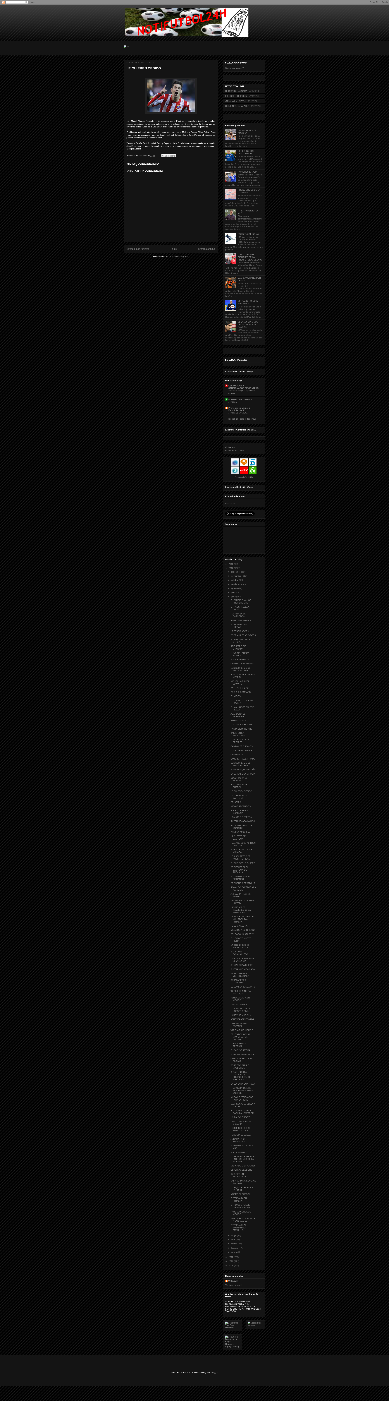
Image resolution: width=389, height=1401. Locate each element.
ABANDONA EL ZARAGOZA (238, 715)
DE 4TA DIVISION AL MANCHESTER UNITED (240, 1037)
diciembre (236, 572)
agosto (234, 588)
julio (233, 592)
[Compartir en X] (168, 155)
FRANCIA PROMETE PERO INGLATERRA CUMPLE (242, 1090)
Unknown (233, 1281)
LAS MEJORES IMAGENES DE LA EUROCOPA (240, 910)
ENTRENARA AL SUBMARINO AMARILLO (238, 1227)
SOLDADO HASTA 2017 (242, 934)
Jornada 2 (232, 402)
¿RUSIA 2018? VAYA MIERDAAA (248, 302)
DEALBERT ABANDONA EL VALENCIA (242, 959)
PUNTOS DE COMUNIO (240, 399)
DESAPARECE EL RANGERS (239, 981)
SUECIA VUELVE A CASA (243, 969)
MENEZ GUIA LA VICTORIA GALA (240, 974)
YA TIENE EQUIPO (240, 688)
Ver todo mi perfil (233, 1285)
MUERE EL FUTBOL (240, 1194)
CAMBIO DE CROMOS (242, 746)
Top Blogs (251, 1325)
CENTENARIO (237, 754)
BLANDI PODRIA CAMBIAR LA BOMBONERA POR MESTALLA (241, 1076)
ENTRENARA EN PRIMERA (239, 1199)
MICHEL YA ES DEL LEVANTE (240, 682)
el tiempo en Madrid (234, 450)
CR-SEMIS (236, 802)
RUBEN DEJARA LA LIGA (243, 821)
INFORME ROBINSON (236, 96)
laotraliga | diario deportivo (242, 419)
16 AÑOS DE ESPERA (241, 817)
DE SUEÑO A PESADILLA (243, 883)
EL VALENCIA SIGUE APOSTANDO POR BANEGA (248, 324)
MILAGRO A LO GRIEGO (243, 930)
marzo (234, 1243)
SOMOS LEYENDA (240, 659)
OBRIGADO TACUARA (236, 91)
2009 (231, 1265)
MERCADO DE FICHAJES (243, 1165)
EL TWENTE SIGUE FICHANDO (240, 877)
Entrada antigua (206, 249)
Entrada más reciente (137, 249)
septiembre (237, 584)
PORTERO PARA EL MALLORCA (240, 1066)
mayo (234, 1235)
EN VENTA (236, 696)
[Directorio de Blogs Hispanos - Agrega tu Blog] (232, 1346)
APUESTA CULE (238, 720)
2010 (231, 1261)
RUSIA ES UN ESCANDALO (238, 1175)
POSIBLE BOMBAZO (241, 692)
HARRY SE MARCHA (241, 1015)
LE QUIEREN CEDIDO (241, 791)
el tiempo (230, 447)
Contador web (230, 504)
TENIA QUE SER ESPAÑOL (239, 1024)
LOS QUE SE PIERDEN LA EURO (242, 1188)
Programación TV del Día (244, 477)
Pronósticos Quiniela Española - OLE (239, 409)
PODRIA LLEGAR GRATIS (243, 635)
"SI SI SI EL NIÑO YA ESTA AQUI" (240, 992)
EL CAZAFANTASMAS (241, 750)
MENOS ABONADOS (241, 806)
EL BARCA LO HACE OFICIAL (240, 640)
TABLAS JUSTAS (239, 1004)
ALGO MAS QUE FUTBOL (239, 785)
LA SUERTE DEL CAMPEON (239, 837)
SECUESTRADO (238, 1152)
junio (233, 596)
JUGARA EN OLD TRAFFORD (239, 1140)
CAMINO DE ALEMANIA (242, 663)
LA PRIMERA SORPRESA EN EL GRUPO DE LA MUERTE (243, 1159)
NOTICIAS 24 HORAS (248, 234)
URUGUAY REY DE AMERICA (247, 131)
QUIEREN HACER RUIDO (243, 759)
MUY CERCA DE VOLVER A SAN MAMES (243, 1219)
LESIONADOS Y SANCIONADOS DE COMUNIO (243, 386)
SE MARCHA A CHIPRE (242, 965)
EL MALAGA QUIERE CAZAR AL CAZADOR (242, 1111)
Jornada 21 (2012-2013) (238, 413)
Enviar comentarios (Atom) (177, 257)
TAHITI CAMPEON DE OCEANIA (241, 1122)
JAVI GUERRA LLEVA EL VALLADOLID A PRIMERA (242, 919)
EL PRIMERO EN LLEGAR (239, 625)
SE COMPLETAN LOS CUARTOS (241, 826)
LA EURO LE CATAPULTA (243, 774)
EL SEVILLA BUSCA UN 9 (243, 987)
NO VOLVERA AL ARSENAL (239, 1044)
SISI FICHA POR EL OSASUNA (240, 811)
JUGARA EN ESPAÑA (235, 101)
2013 (231, 564)
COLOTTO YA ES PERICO (239, 779)
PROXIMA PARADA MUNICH (240, 654)
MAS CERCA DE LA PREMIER (240, 740)
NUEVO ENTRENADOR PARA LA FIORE (242, 1098)
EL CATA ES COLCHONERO (239, 952)
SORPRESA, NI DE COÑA (243, 769)
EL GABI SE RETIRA (240, 1050)
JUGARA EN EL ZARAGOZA (238, 614)
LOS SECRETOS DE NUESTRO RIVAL (240, 669)
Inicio (174, 249)
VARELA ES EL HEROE (242, 1030)
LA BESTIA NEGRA (240, 631)
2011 (231, 1257)
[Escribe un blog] (165, 155)
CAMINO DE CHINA (240, 832)
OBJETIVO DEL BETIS (241, 1170)
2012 (231, 568)
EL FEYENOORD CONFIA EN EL (246, 152)
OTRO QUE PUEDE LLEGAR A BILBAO (241, 1206)
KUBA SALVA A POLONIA (243, 1054)
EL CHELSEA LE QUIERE (243, 863)
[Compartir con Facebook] (171, 155)
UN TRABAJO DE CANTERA (239, 796)
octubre (235, 580)
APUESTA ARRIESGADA (242, 1019)
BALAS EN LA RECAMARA (238, 734)
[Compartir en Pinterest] (174, 155)
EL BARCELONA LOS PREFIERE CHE (241, 601)
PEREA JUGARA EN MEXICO (240, 998)
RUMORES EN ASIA (247, 172)
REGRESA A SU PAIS (241, 620)
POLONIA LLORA (239, 926)
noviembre (236, 576)
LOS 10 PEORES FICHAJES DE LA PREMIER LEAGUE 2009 (250, 257)
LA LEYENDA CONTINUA (243, 1084)
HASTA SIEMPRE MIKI (241, 729)
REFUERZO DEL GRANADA (239, 647)
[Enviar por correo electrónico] (162, 155)
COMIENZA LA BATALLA (237, 106)
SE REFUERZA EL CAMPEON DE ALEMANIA (239, 870)
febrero (235, 1248)
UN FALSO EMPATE (240, 1117)
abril (233, 1239)
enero (234, 1252)
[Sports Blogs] (255, 1323)
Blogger (214, 1372)
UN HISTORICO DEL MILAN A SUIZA (241, 946)
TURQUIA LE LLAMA (241, 1135)
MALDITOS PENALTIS (241, 724)
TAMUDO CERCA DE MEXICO (241, 1213)
